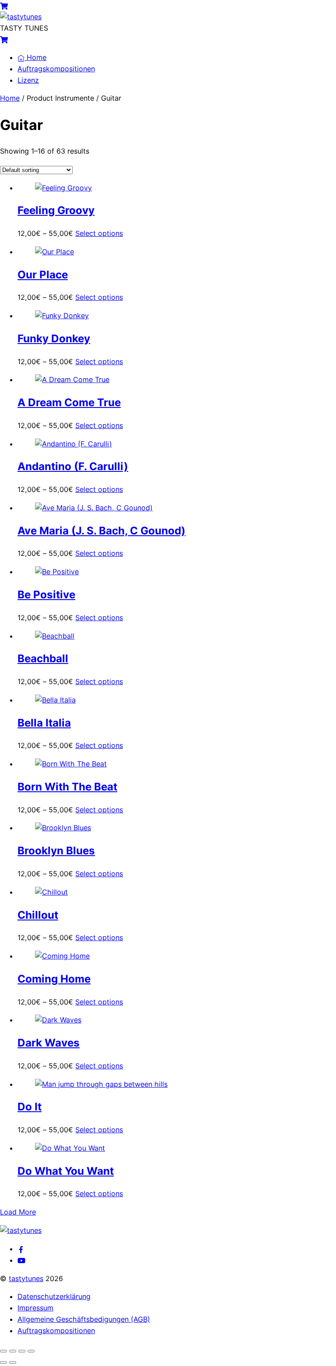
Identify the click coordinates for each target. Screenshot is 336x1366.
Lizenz (28, 80)
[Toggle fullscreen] (12, 1351)
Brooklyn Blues (56, 850)
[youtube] (21, 1260)
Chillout (38, 915)
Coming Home (54, 979)
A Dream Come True (69, 402)
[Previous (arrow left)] (3, 1362)
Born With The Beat (67, 786)
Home (35, 57)
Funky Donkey (54, 338)
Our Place (43, 274)
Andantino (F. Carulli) (73, 466)
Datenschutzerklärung (54, 1296)
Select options (99, 233)
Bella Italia (44, 722)
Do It (30, 1106)
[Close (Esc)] (31, 1351)
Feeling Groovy (56, 210)
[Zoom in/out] (3, 1351)
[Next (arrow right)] (12, 1362)
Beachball (43, 658)
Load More (18, 1212)
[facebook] (21, 1248)
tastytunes (26, 1278)
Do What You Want (66, 1171)
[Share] (21, 1351)
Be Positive (46, 594)
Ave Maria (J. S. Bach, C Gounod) (102, 530)
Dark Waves (49, 1042)
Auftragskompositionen (56, 68)
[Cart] (4, 5)
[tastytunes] (21, 16)
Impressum (35, 1307)
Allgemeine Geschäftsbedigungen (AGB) (84, 1319)
